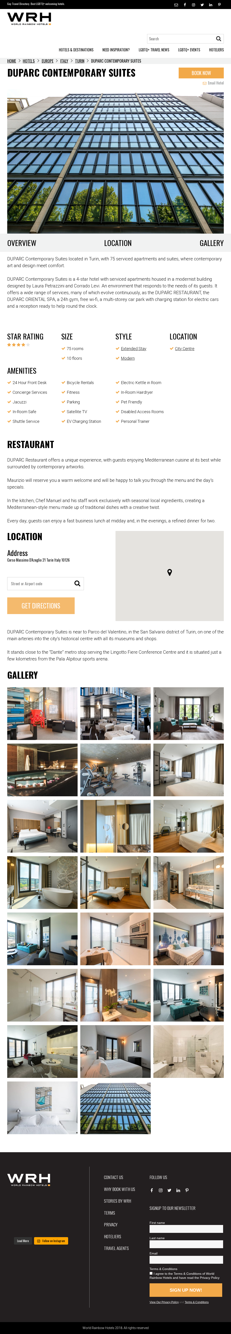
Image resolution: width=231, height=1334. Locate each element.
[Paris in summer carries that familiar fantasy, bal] (17, 1227)
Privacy (111, 1224)
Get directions (41, 605)
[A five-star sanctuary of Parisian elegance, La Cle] (17, 1213)
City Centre (184, 348)
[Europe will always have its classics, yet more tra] (64, 1227)
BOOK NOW (201, 72)
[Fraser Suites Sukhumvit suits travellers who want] (17, 1199)
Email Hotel (215, 83)
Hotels (29, 61)
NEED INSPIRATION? (116, 49)
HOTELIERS (216, 49)
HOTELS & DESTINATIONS (76, 49)
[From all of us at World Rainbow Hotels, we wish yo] (40, 1227)
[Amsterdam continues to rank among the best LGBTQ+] (64, 1199)
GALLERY (212, 242)
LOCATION (118, 242)
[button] (169, 572)
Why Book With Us (119, 1189)
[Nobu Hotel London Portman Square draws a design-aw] (64, 1213)
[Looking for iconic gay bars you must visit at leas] (40, 1213)
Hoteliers (112, 1236)
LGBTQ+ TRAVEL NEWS (154, 49)
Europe (47, 61)
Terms (109, 1212)
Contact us (113, 1177)
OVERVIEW (21, 242)
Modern (128, 358)
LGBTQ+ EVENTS (189, 49)
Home (11, 61)
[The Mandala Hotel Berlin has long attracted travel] (40, 1199)
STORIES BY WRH (117, 1200)
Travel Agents (116, 1248)
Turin (79, 61)
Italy (64, 61)
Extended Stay (133, 348)
